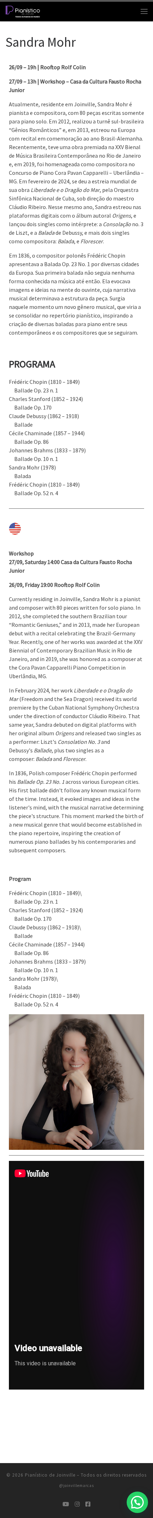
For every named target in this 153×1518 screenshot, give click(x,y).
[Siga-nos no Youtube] (66, 1504)
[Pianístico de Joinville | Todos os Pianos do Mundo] (22, 10)
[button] (137, 1502)
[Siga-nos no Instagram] (77, 1504)
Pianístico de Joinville (50, 1475)
